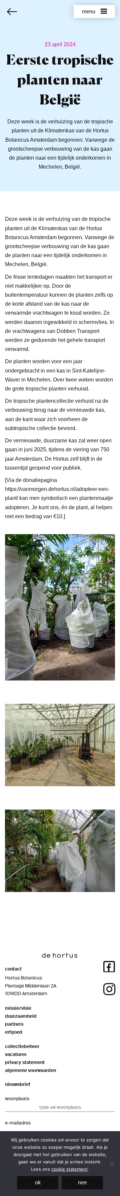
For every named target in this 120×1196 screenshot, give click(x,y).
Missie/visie (18, 1008)
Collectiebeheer (22, 1046)
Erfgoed (13, 1032)
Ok (38, 1182)
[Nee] (111, 1163)
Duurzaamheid (21, 1016)
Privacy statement (25, 1062)
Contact (13, 969)
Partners (14, 1024)
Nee (82, 1182)
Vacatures (15, 1054)
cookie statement (69, 1169)
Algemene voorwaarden (30, 1070)
